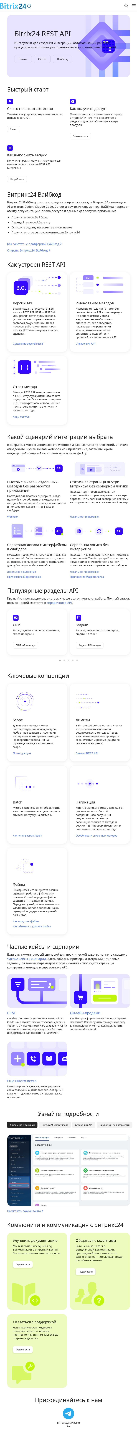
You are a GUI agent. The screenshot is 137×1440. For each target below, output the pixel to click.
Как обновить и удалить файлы (32, 926)
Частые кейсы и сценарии (26, 959)
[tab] (55, 1125)
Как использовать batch (27, 835)
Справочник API (85, 343)
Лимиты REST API (87, 753)
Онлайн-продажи (85, 1012)
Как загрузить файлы (26, 921)
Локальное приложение (84, 516)
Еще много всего (22, 1080)
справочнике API (59, 603)
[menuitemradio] (60, 660)
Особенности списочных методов (96, 835)
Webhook (12, 516)
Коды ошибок (21, 416)
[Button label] (134, 6)
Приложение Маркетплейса (24, 576)
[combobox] (123, 6)
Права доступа (22, 753)
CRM (11, 1012)
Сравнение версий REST (28, 343)
